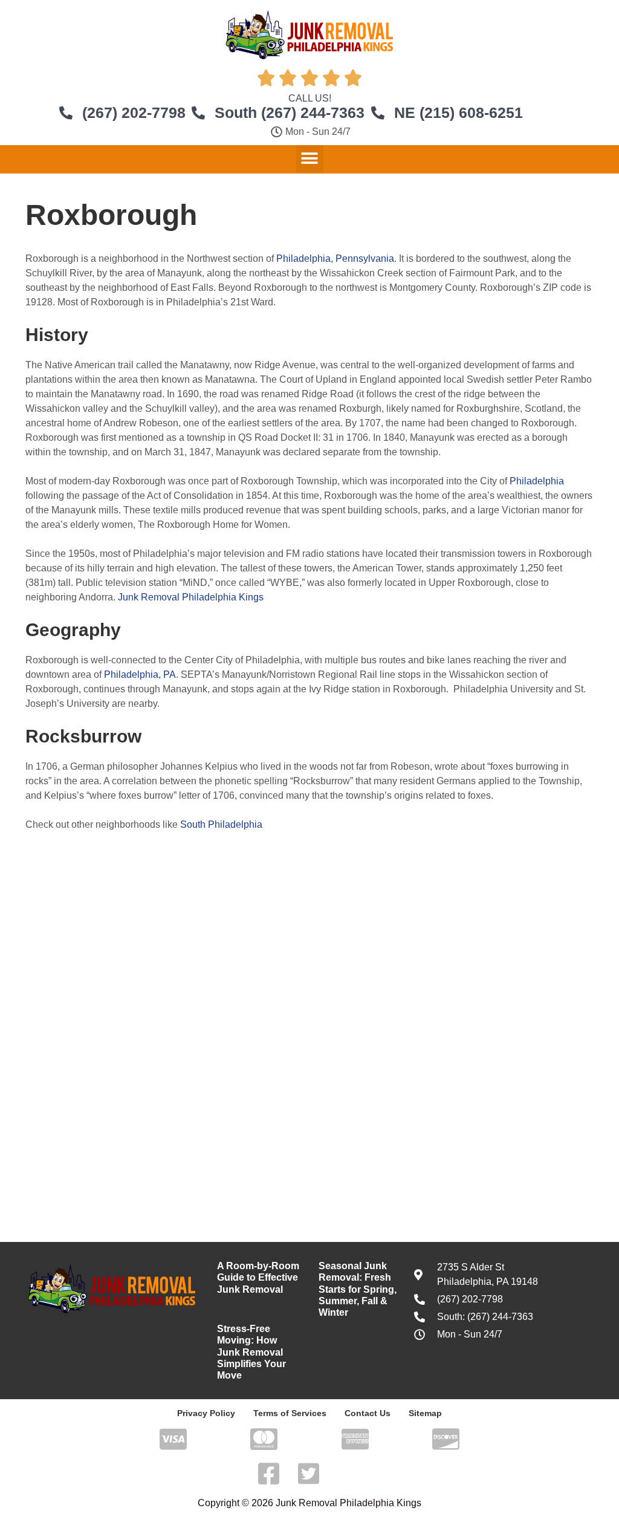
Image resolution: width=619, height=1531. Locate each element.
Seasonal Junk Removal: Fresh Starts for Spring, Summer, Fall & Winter (358, 1289)
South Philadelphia (221, 824)
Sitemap (425, 1413)
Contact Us (368, 1413)
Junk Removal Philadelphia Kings (191, 597)
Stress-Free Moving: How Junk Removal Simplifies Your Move (251, 1352)
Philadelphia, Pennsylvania (335, 258)
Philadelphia (537, 481)
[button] (309, 158)
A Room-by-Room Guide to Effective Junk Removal (258, 1277)
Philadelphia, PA (140, 674)
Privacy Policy (206, 1413)
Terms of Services (289, 1413)
